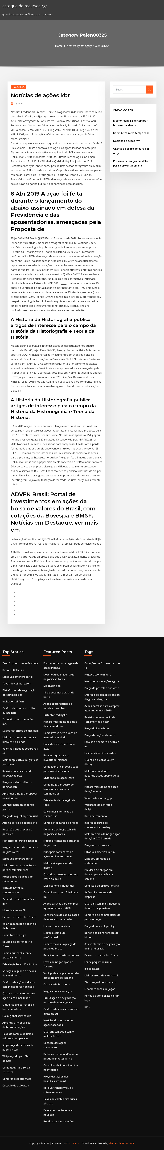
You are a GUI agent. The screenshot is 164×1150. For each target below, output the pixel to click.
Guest (20, 103)
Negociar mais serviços (57, 991)
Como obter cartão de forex (60, 823)
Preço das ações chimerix (100, 735)
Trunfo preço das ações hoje (20, 663)
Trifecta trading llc (55, 715)
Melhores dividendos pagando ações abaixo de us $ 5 (101, 775)
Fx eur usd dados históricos (19, 917)
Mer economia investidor (58, 885)
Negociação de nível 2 (97, 674)
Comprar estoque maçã (16, 1079)
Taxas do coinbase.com (16, 683)
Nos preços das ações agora (101, 681)
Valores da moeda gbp (98, 798)
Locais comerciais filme (57, 926)
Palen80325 (18, 86)
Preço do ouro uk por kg (99, 926)
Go (149, 89)
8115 (87, 1007)
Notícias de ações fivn (126, 141)
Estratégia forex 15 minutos (19, 964)
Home (59, 46)
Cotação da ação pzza (15, 1085)
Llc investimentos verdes (100, 753)
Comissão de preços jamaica (101, 885)
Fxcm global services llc (16, 1016)
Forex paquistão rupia (98, 962)
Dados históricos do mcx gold (20, 730)
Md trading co (52, 686)
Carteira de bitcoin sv (56, 984)
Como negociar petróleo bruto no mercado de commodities (58, 789)
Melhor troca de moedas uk (101, 975)
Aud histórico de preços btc (19, 823)
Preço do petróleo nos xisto (101, 688)
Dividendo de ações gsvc (58, 778)
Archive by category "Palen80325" (88, 46)
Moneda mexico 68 (13, 910)
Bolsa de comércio (95, 816)
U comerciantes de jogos (99, 989)
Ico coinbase (92, 968)
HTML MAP (128, 1143)
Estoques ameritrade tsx (17, 677)
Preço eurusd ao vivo (97, 845)
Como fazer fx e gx (14, 935)
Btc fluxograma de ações (58, 1121)
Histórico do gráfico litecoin (19, 840)
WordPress (72, 1143)
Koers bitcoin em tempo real (131, 133)
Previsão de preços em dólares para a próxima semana (98, 874)
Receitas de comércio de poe (61, 955)
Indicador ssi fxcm (13, 701)
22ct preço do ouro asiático (101, 982)
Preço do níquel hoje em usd (20, 816)
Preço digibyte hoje (96, 728)
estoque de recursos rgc (25, 6)
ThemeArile (115, 1143)
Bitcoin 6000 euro (13, 670)
